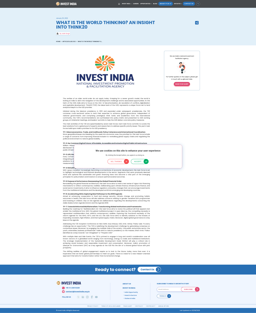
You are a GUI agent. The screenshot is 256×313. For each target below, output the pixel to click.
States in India (130, 298)
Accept (137, 161)
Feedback (163, 296)
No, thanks (116, 161)
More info (147, 155)
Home (66, 4)
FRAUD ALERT (127, 306)
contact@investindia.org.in (78, 292)
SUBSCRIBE (188, 289)
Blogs (155, 3)
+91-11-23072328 (73, 288)
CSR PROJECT (150, 306)
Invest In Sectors (131, 295)
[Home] (80, 283)
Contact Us (188, 4)
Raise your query (181, 84)
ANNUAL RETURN (163, 306)
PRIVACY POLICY (92, 306)
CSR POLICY (139, 306)
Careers (136, 3)
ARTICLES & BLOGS (69, 41)
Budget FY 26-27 (165, 4)
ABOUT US (127, 284)
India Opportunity (131, 292)
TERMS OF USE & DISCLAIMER (110, 306)
